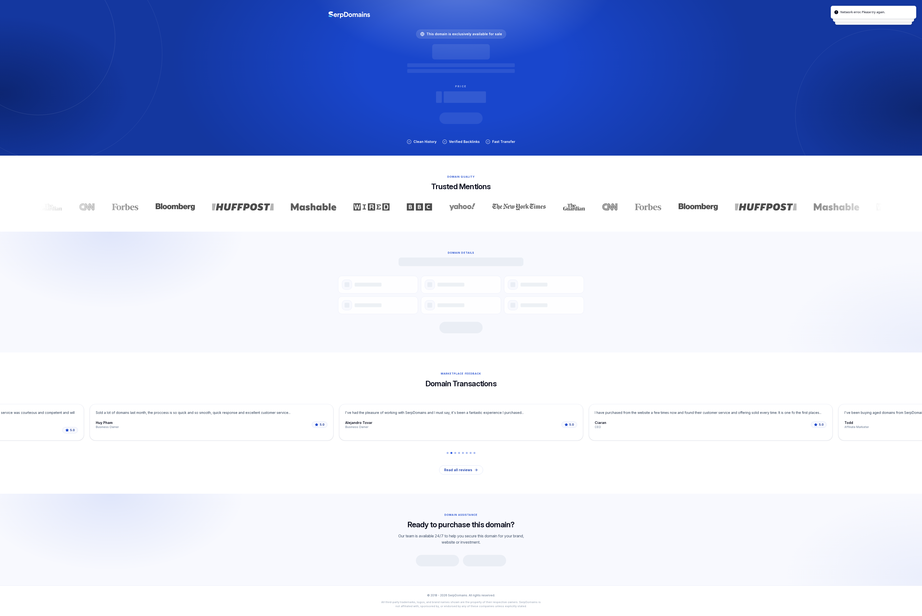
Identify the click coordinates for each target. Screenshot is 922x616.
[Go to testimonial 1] (448, 453)
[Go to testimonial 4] (459, 453)
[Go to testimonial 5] (463, 453)
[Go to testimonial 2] (451, 453)
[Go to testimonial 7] (471, 453)
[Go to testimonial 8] (474, 453)
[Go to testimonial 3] (455, 453)
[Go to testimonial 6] (467, 453)
